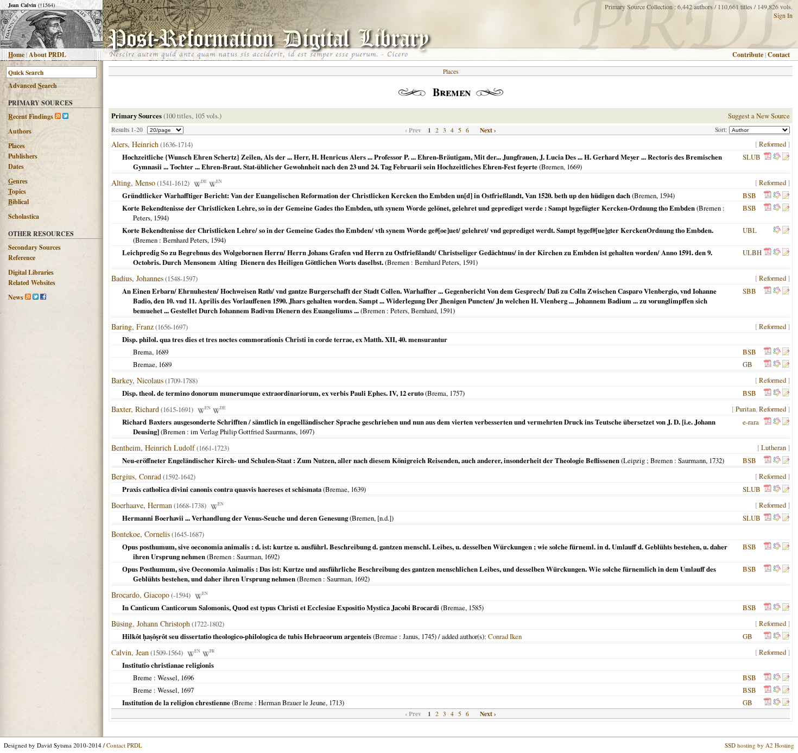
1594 (666, 195)
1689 (161, 352)
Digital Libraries (31, 272)
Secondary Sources (34, 247)
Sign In (783, 15)
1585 (475, 607)
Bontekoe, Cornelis (140, 534)
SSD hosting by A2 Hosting (759, 745)
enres (18, 181)
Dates (16, 166)
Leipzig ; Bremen (648, 460)
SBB (749, 291)
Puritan (746, 409)
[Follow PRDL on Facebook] (43, 297)
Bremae (144, 364)
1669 (573, 167)
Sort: (722, 129)
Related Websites (31, 282)
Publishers (22, 156)
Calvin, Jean (130, 652)
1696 (187, 677)
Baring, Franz (132, 326)
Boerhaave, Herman (141, 505)
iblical (18, 201)
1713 (335, 702)
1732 (715, 460)
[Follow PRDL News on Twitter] (36, 297)
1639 (357, 489)
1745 (427, 636)
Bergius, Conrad (136, 476)
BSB (749, 195)
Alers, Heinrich (135, 144)
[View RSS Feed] (58, 116)
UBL (750, 230)
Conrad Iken (505, 636)
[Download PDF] (767, 157)
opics (17, 191)
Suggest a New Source (759, 116)
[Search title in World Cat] (776, 157)
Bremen (552, 167)
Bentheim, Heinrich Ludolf (153, 447)
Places (16, 145)
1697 (305, 431)
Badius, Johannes (137, 278)
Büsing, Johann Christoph (150, 623)
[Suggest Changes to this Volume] (785, 157)
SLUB (752, 157)
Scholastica (23, 216)
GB (747, 364)
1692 (270, 556)
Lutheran (773, 447)
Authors (19, 131)
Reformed (772, 144)
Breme (142, 677)
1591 (469, 262)
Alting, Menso (133, 183)
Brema (142, 352)
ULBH (752, 252)
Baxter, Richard (135, 409)
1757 (456, 393)
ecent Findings (30, 116)
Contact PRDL (124, 745)
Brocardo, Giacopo (140, 595)
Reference (21, 257)
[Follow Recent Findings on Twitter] (65, 116)
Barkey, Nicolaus (137, 380)
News (15, 297)
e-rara (751, 422)
